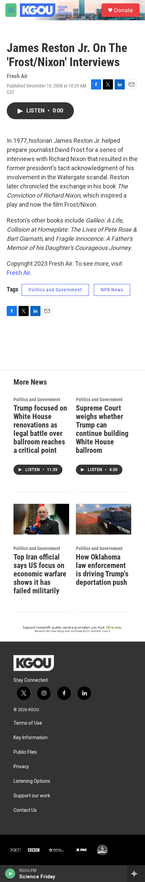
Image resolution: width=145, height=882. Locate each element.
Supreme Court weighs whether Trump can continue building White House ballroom (102, 429)
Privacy (21, 766)
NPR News (112, 289)
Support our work (31, 795)
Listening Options (31, 781)
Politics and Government (55, 289)
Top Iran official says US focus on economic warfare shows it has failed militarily (39, 574)
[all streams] (136, 873)
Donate (123, 10)
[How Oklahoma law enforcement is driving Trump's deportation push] (104, 519)
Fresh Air (18, 272)
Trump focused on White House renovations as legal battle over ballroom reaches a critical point (40, 429)
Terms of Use (27, 723)
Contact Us (25, 810)
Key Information (30, 737)
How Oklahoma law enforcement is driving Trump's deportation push (102, 570)
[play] (10, 873)
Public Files (25, 752)
